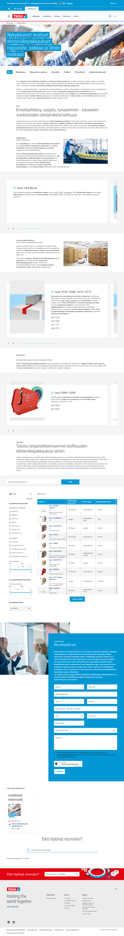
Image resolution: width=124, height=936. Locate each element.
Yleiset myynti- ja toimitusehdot (15, 933)
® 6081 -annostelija (63, 192)
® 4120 (55, 317)
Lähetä (59, 771)
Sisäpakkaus (20, 72)
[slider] (10, 569)
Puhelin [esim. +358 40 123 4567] (68, 709)
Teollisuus (32, 9)
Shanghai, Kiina (86, 900)
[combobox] (20, 608)
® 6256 (55, 409)
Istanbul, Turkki (86, 913)
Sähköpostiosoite (61, 694)
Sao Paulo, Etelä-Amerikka (89, 911)
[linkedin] (8, 922)
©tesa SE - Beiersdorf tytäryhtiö (108, 929)
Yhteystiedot (80, 72)
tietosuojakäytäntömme (65, 755)
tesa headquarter (51, 898)
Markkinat (10, 23)
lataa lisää (77, 599)
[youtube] (14, 922)
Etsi (70, 482)
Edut (9, 72)
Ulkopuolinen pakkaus (38, 72)
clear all (29, 498)
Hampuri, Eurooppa (87, 898)
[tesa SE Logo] (20, 16)
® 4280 (55, 321)
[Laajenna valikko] (9, 16)
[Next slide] (14, 228)
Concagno (67, 898)
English (70, 3)
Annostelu (56, 72)
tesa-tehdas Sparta (69, 905)
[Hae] (110, 16)
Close (112, 3)
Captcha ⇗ (78, 766)
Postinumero (59, 723)
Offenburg (67, 903)
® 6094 (55, 405)
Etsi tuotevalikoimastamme (17, 482)
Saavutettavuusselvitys (45, 929)
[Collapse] (30, 494)
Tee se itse (18, 9)
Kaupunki (92, 716)
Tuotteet (67, 72)
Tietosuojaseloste (32, 929)
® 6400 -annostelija (69, 300)
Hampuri (66, 908)
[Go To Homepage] (9, 9)
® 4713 (55, 328)
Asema (91, 701)
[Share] (50, 510)
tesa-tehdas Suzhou (70, 900)
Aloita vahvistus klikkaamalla (70, 764)
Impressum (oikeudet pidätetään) (16, 929)
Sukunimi (92, 687)
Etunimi (58, 687)
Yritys (57, 701)
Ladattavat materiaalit (97, 72)
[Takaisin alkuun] (115, 888)
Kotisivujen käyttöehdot (72, 929)
